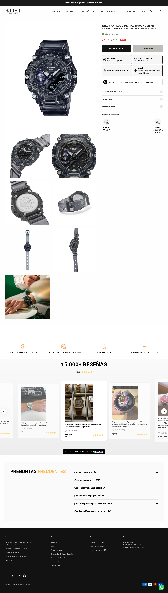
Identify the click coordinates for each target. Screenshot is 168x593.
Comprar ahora (148, 48)
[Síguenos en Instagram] (12, 575)
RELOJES (55, 11)
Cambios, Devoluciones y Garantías (62, 554)
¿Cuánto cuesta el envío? (85, 472)
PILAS (101, 11)
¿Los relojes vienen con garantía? (89, 488)
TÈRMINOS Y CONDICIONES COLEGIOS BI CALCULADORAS (18, 543)
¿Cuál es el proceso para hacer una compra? (94, 503)
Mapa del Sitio (55, 566)
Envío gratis (9, 560)
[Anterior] (58, 3)
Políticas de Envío (56, 550)
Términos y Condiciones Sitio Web (16, 549)
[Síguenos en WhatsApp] (24, 575)
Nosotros (54, 542)
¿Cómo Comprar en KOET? (98, 550)
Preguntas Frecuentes (97, 546)
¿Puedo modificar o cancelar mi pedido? (92, 511)
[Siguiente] (109, 3)
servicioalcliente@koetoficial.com (133, 547)
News (52, 546)
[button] (164, 411)
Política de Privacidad (12, 553)
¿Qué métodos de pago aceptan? (89, 495)
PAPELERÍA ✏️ (87, 11)
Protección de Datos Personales (61, 558)
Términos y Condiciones (58, 562)
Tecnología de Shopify (24, 584)
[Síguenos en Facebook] (7, 575)
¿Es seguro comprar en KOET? (87, 480)
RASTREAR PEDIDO (130, 11)
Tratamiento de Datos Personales (16, 556)
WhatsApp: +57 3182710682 (132, 545)
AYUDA (143, 11)
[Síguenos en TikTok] (18, 575)
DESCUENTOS (111, 11)
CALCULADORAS (70, 11)
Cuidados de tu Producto (97, 542)
